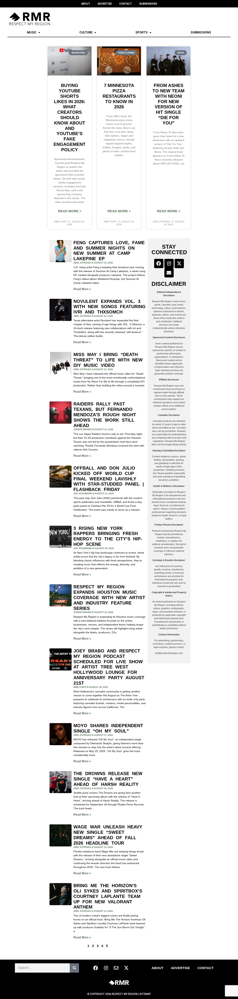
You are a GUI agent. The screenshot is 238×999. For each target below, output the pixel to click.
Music (31, 32)
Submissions (201, 32)
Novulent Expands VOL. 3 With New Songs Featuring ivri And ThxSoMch (109, 307)
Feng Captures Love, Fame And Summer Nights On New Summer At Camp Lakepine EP (109, 250)
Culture (85, 32)
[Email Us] (169, 272)
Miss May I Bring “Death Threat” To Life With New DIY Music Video (108, 360)
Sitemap (145, 993)
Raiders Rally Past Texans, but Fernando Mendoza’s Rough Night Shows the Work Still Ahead (104, 414)
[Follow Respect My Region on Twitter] (179, 263)
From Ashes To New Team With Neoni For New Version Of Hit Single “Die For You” (168, 104)
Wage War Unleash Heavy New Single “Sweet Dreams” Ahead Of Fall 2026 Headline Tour (107, 834)
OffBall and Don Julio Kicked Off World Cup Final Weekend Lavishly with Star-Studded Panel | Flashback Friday (108, 478)
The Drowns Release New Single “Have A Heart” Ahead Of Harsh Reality (107, 779)
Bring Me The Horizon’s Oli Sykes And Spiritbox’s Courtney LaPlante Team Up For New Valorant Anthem (107, 896)
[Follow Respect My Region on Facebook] (158, 263)
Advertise (180, 968)
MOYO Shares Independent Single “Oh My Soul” (108, 728)
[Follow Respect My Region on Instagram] (169, 263)
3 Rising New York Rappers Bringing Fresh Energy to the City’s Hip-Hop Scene (107, 536)
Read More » (69, 211)
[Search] (74, 968)
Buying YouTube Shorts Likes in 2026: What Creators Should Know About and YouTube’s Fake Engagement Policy (70, 117)
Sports (141, 32)
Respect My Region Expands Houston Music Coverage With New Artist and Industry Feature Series (109, 597)
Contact (205, 968)
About (157, 968)
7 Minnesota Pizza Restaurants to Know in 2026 (119, 96)
